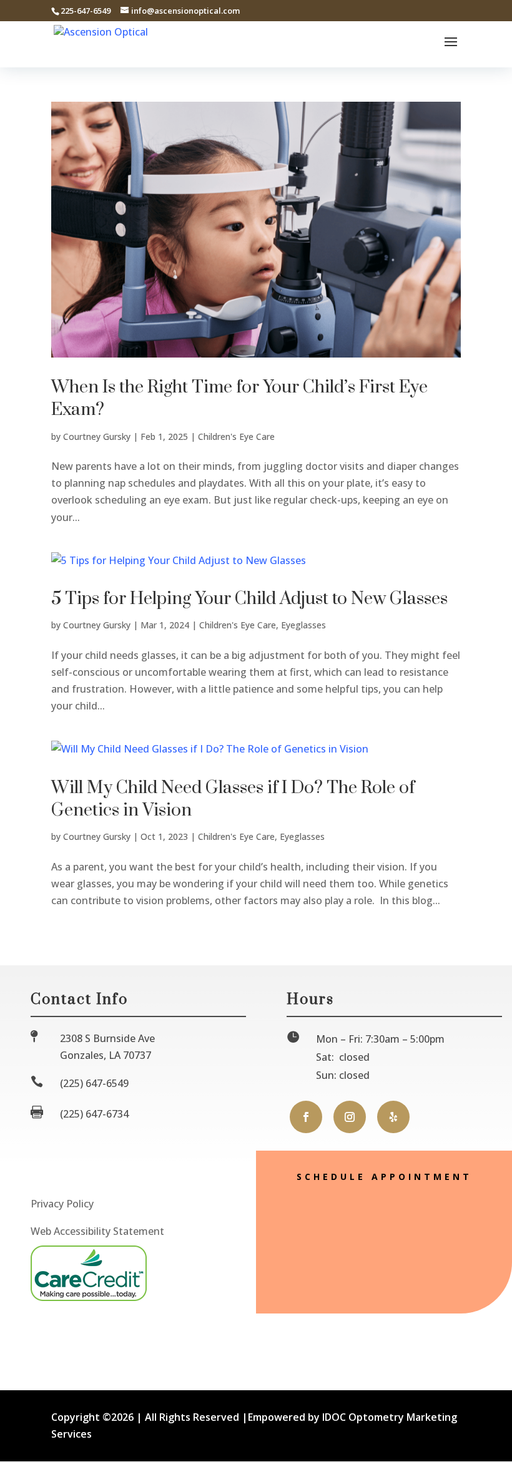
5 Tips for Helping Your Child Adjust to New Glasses (249, 599)
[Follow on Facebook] (306, 1117)
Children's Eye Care (236, 436)
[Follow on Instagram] (349, 1117)
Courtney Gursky (96, 436)
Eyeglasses (303, 625)
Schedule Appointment (384, 1176)
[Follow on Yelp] (393, 1117)
